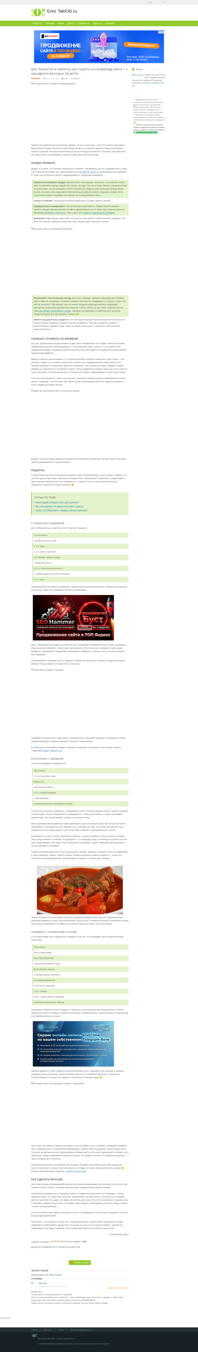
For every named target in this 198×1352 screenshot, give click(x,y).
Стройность (83, 23)
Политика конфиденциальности (81, 1330)
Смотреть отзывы (81, 1262)
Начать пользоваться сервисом (147, 132)
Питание (49, 23)
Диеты (70, 23)
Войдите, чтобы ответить (118, 1288)
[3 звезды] (55, 1241)
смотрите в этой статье (55, 213)
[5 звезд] (59, 1241)
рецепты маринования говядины (99, 213)
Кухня (61, 23)
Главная (34, 1330)
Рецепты (37, 23)
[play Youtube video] (80, 890)
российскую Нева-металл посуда (55, 311)
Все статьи (48, 1330)
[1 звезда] (51, 1241)
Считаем (109, 23)
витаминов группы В (89, 172)
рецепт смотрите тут (52, 750)
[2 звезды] (53, 1241)
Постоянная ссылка (62, 1286)
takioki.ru (107, 1344)
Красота (97, 23)
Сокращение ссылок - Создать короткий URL (56, 1338)
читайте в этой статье (76, 1171)
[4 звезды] (57, 1241)
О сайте (61, 1330)
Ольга (126, 1234)
